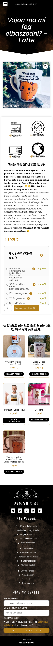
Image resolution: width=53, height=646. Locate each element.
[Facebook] (13, 510)
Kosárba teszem (26, 308)
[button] (5, 4)
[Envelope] (33, 510)
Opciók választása (14, 420)
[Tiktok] (40, 510)
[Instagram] (26, 510)
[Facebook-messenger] (20, 510)
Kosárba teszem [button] (14, 374)
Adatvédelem (11, 618)
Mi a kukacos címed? (15, 608)
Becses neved (11, 598)
